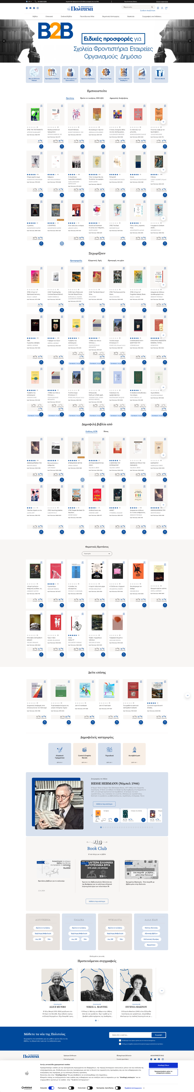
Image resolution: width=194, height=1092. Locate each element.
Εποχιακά (49, 16)
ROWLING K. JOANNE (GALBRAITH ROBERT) (75, 298)
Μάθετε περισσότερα (104, 804)
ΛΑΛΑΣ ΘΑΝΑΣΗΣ (156, 134)
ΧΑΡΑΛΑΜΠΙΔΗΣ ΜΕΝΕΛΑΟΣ (73, 183)
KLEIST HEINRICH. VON (75, 132)
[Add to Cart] (41, 146)
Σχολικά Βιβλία (66, 16)
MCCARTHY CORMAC (75, 643)
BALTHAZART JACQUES (116, 398)
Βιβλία (35, 16)
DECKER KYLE (134, 591)
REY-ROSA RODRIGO (54, 180)
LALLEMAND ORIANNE (116, 134)
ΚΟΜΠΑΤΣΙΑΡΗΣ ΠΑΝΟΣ (138, 134)
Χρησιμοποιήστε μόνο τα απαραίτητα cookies (163, 1072)
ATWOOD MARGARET (33, 132)
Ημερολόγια (151, 945)
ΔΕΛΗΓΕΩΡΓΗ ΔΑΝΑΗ (137, 230)
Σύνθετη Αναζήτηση (147, 10)
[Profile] (162, 8)
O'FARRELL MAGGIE (115, 513)
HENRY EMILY (72, 515)
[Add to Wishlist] (41, 106)
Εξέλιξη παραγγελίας (162, 1)
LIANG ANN (30, 513)
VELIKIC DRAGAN (32, 643)
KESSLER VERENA (53, 589)
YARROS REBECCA (53, 297)
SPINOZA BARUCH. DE (55, 134)
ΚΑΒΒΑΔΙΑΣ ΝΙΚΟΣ (157, 466)
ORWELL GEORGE (32, 345)
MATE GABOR (93, 182)
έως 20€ (38, 939)
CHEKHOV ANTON (32, 591)
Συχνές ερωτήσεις (123, 1059)
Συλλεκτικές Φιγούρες (151, 939)
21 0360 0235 (42, 2)
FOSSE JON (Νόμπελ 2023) (117, 345)
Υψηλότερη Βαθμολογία (43, 933)
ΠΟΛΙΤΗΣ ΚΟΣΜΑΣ (157, 395)
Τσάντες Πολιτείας (151, 928)
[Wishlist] (158, 8)
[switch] (71, 1088)
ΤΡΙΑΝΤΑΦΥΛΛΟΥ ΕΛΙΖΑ (117, 180)
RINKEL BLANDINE (54, 640)
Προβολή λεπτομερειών (133, 1088)
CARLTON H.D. (52, 513)
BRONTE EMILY (32, 466)
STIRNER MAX (134, 345)
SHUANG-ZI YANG (94, 643)
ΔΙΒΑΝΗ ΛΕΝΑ (73, 228)
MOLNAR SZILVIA (115, 640)
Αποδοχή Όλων (163, 1065)
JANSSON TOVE (73, 345)
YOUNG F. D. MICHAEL (75, 591)
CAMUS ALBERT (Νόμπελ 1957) (158, 180)
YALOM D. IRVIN (94, 468)
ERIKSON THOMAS (156, 297)
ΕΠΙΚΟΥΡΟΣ (154, 345)
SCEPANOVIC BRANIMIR (34, 180)
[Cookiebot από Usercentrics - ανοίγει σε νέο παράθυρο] (27, 1088)
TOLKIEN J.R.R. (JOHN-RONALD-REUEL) (96, 398)
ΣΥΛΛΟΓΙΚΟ (92, 297)
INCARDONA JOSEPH (116, 589)
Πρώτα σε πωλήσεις (43, 928)
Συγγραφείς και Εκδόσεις (151, 16)
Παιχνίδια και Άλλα (87, 16)
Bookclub (130, 16)
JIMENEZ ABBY (93, 513)
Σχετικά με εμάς (69, 1059)
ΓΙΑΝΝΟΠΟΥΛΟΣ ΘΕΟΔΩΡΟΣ (94, 346)
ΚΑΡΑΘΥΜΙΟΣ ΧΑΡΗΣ (33, 228)
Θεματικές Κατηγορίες (110, 16)
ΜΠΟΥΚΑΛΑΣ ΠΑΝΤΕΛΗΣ (138, 180)
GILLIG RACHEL (114, 297)
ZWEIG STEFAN (73, 466)
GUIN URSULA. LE (135, 398)
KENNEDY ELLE (114, 228)
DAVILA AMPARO (156, 591)
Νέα (49, 939)
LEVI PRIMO (51, 468)
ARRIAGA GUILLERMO (96, 132)
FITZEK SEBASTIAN (95, 589)
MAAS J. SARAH (32, 297)
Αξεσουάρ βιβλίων (151, 933)
